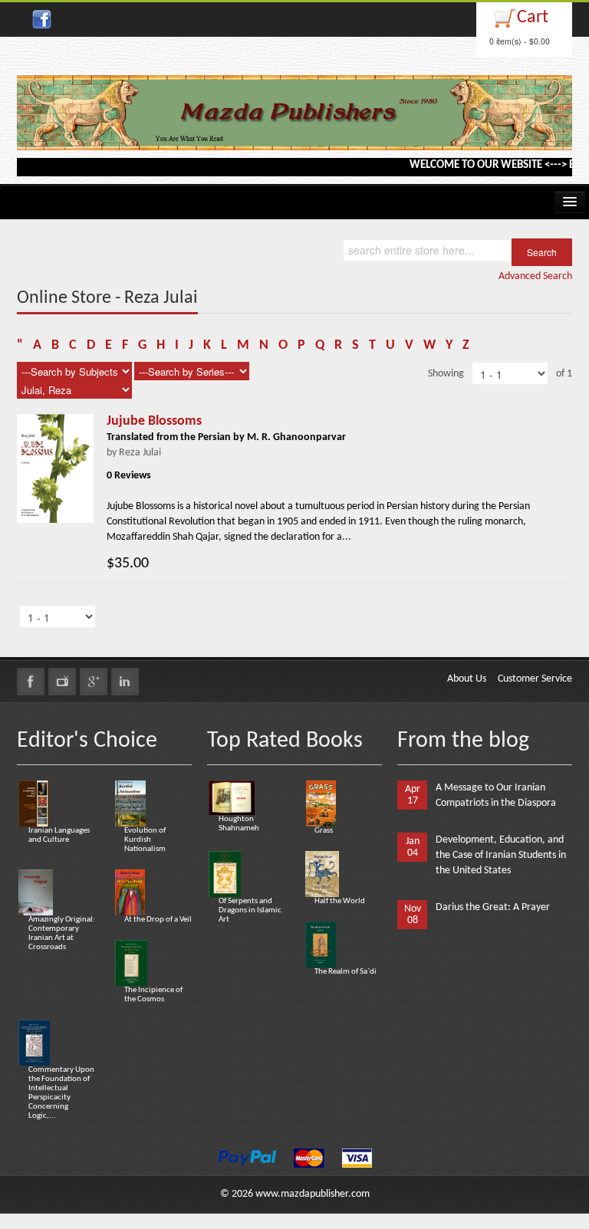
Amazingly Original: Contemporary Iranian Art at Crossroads (61, 933)
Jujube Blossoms (154, 421)
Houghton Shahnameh (239, 824)
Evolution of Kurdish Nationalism (145, 839)
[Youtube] (62, 681)
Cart (532, 17)
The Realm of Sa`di (345, 972)
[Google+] (93, 681)
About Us (466, 679)
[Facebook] (30, 681)
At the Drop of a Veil (158, 919)
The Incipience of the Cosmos (153, 995)
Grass (323, 830)
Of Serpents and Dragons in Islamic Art (250, 910)
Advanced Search (535, 276)
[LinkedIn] (125, 681)
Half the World (339, 901)
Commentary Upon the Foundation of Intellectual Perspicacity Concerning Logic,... (61, 1093)
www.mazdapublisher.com (312, 1194)
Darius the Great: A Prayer (493, 907)
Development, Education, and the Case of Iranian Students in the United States (501, 855)
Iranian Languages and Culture (59, 835)
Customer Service (535, 679)
